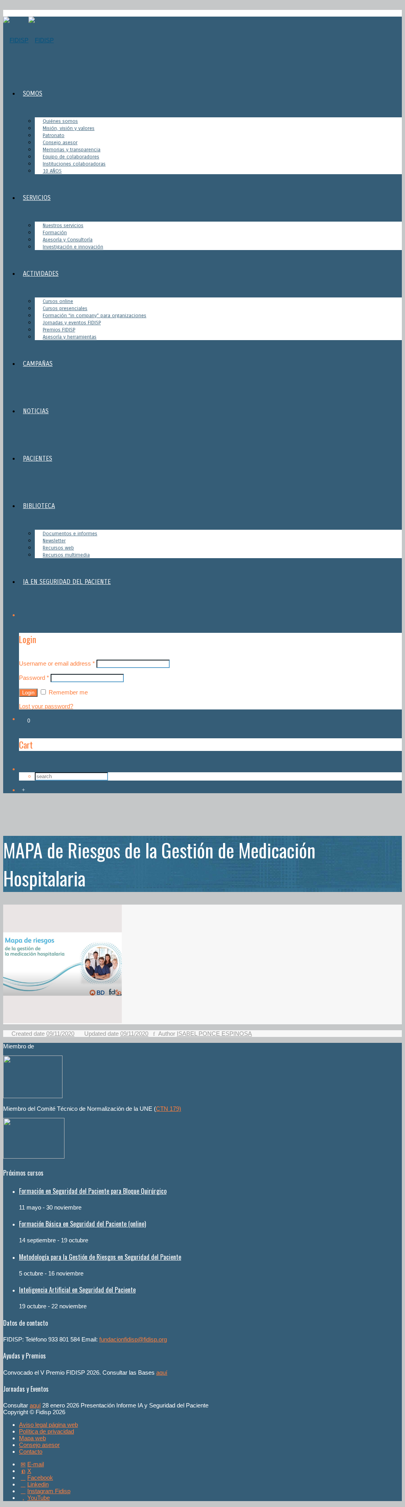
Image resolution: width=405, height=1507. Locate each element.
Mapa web (32, 1438)
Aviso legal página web (48, 1424)
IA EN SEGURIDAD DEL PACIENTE (67, 581)
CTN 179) (168, 1108)
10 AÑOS (52, 171)
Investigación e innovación (73, 247)
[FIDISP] (28, 40)
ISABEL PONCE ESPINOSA (214, 1033)
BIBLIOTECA (39, 506)
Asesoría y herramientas (70, 337)
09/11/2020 (60, 1033)
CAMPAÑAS (38, 363)
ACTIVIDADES (41, 273)
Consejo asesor (39, 1444)
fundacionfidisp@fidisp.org (133, 1339)
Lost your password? (46, 706)
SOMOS (32, 93)
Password (34, 677)
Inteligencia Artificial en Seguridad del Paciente (77, 1289)
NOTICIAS (36, 411)
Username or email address (57, 663)
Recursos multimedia (66, 555)
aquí (161, 1372)
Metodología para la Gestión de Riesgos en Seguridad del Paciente (100, 1257)
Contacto (30, 1451)
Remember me (67, 692)
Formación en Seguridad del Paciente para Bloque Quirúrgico (93, 1191)
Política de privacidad (46, 1431)
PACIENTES (37, 458)
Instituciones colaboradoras (74, 164)
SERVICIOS (37, 197)
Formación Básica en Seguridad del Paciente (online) (82, 1224)
